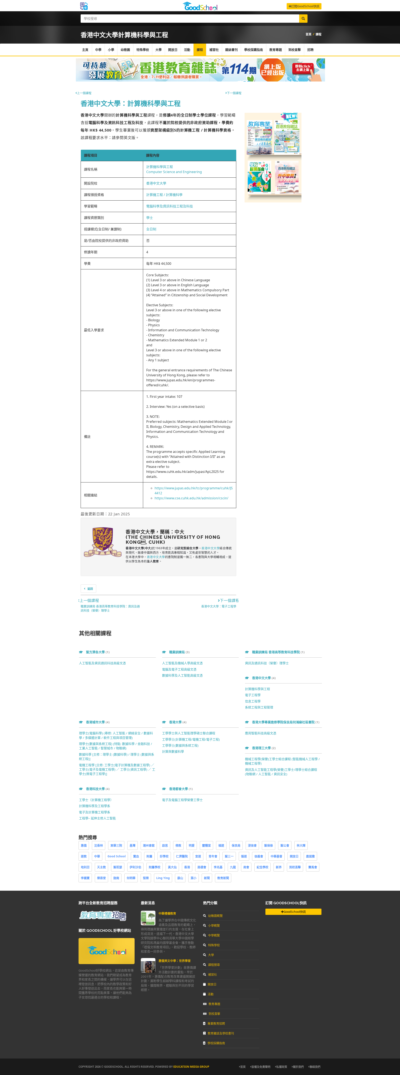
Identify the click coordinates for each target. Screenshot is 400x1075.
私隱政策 (281, 1067)
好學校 (164, 856)
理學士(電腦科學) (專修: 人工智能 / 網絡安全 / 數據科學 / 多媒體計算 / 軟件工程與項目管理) (116, 735)
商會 (246, 867)
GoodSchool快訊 (295, 912)
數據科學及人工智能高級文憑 (182, 675)
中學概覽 (214, 935)
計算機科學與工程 (159, 167)
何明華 (131, 878)
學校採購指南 (253, 50)
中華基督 (276, 856)
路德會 (202, 867)
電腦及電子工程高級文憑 (179, 669)
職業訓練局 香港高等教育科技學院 (278, 652)
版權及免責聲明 (260, 1067)
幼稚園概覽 (215, 916)
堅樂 (146, 878)
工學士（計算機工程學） (96, 800)
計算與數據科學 (173, 751)
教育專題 (275, 50)
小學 (111, 50)
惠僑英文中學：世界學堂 (175, 961)
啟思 (165, 845)
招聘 (310, 50)
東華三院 (116, 845)
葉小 (193, 878)
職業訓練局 (179, 652)
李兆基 (218, 867)
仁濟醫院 (182, 856)
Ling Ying (163, 878)
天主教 (101, 867)
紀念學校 (262, 867)
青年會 (213, 856)
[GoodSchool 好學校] (200, 9)
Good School (117, 856)
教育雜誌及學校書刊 (221, 1033)
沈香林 (98, 845)
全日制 (151, 229)
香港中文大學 (156, 183)
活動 (187, 50)
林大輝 (301, 845)
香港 (187, 867)
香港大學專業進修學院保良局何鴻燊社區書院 (285, 722)
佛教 (178, 845)
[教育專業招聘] (102, 920)
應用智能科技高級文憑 (260, 733)
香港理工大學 (264, 748)
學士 (149, 217)
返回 (90, 588)
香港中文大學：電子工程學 (218, 606)
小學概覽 (214, 925)
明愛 (192, 845)
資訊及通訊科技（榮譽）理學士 (267, 663)
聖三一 (229, 856)
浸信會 (252, 845)
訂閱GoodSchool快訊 (305, 6)
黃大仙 (172, 867)
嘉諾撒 (310, 856)
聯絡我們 (315, 1067)
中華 (97, 856)
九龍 (233, 867)
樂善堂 (101, 878)
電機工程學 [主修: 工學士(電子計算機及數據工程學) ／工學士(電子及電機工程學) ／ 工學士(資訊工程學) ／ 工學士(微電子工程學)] (117, 769)
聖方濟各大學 (98, 652)
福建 (221, 845)
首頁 (308, 34)
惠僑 (84, 845)
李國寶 (85, 878)
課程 (318, 34)
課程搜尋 (214, 965)
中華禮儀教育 (167, 913)
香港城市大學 (98, 722)
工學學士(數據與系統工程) (180, 745)
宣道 (198, 856)
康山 (180, 878)
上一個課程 (84, 93)
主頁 (85, 50)
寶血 (136, 856)
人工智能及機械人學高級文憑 (182, 663)
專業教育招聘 (216, 1023)
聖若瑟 (117, 867)
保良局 (236, 845)
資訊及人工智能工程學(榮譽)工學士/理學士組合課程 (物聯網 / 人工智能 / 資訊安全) (281, 771)
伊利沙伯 (135, 867)
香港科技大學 (98, 789)
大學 (158, 50)
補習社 (214, 50)
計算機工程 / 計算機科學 (164, 194)
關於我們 (298, 1067)
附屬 (149, 856)
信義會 (258, 856)
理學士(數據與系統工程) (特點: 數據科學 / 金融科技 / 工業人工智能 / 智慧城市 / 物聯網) (115, 746)
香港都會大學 (181, 789)
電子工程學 (253, 695)
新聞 (207, 878)
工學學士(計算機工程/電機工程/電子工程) (191, 739)
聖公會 (284, 845)
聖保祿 (268, 845)
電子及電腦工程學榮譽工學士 (182, 800)
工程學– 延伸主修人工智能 (97, 818)
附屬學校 (154, 867)
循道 (244, 856)
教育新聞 (223, 878)
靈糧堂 (206, 845)
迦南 (116, 878)
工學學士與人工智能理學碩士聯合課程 (188, 733)
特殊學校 (142, 50)
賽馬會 (312, 867)
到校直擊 (294, 50)
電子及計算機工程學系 (94, 812)
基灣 (132, 845)
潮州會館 (149, 845)
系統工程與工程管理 (259, 707)
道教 (84, 856)
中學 (98, 50)
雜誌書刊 (231, 50)
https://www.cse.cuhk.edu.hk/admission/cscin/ (191, 498)
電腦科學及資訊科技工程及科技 (169, 206)
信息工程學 (253, 701)
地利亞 (85, 867)
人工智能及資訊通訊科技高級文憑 (102, 663)
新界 (279, 867)
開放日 (173, 50)
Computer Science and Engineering (174, 172)
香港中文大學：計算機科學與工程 (131, 103)
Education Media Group (191, 1067)
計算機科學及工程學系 (94, 806)
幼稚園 (125, 50)
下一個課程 (234, 93)
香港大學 (177, 722)
